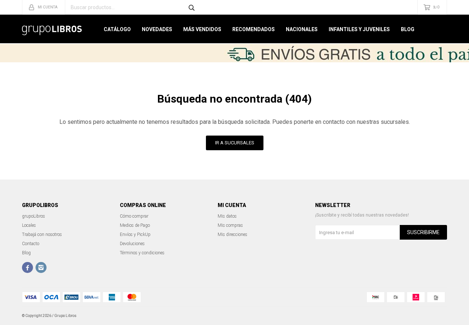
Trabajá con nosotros (42, 234)
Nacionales (302, 29)
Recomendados (253, 29)
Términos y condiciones (142, 252)
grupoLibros (33, 216)
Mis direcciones (232, 234)
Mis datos (227, 216)
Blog (407, 29)
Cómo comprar (134, 216)
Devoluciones (132, 243)
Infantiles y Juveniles (359, 29)
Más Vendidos (202, 29)
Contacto (30, 243)
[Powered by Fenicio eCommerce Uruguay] (436, 315)
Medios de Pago (135, 225)
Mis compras (230, 225)
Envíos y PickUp (135, 234)
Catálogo (117, 29)
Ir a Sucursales (234, 142)
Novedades (157, 29)
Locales (29, 225)
